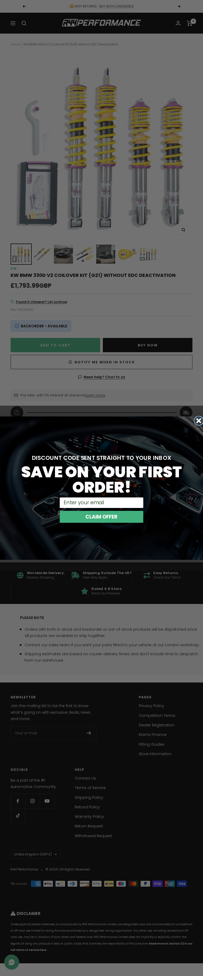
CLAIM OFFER (101, 516)
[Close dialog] (198, 420)
